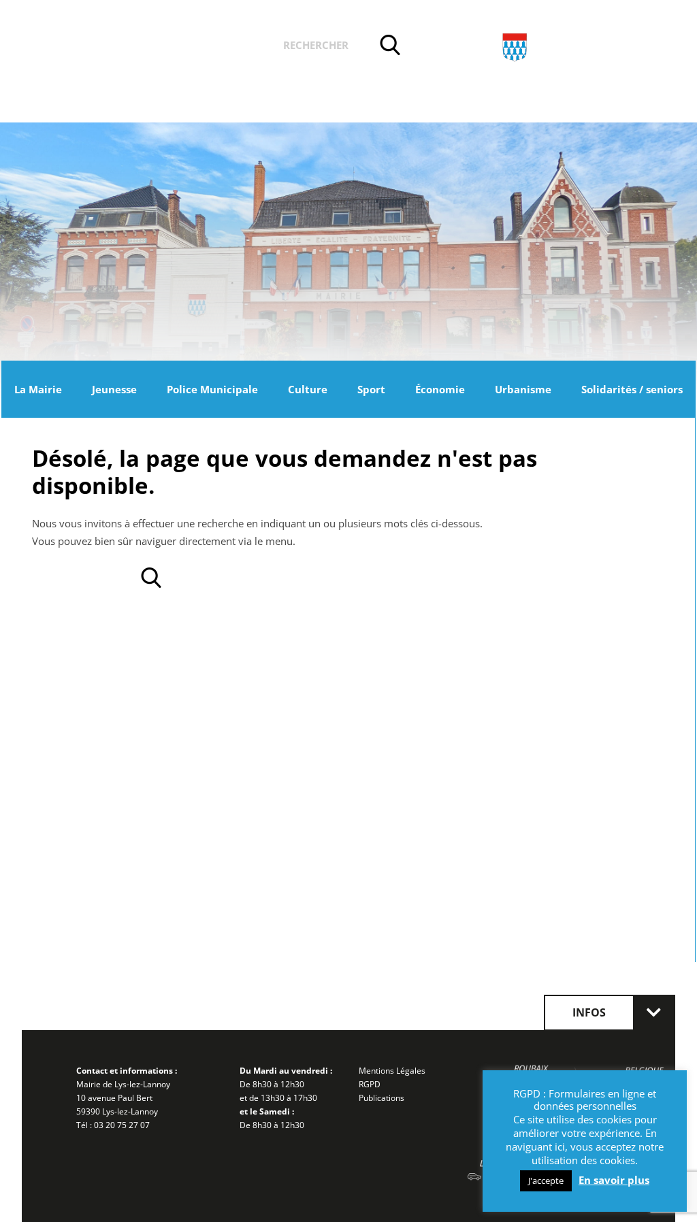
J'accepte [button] (546, 1180)
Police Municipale (212, 389)
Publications (381, 1098)
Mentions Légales (392, 1070)
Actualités (109, 47)
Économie (440, 389)
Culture (307, 389)
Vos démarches (211, 47)
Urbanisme (523, 389)
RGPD (369, 1084)
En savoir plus (614, 1180)
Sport (371, 389)
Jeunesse (114, 389)
